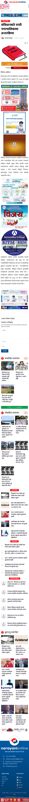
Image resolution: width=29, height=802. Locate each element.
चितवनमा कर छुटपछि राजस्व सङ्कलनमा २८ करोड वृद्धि (21, 375)
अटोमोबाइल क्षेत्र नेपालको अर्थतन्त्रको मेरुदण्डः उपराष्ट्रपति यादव (19, 523)
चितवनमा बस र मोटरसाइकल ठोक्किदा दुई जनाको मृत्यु (7, 455)
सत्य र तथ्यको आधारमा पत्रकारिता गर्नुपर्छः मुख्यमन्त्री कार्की (18, 514)
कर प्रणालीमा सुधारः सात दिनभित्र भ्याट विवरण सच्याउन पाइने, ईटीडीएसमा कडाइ (21, 695)
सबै (26, 358)
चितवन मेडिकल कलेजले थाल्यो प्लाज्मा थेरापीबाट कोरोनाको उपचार (16, 608)
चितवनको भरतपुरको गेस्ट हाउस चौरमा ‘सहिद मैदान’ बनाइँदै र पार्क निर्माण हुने (7, 398)
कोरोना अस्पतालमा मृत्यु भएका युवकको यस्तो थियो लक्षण (15, 600)
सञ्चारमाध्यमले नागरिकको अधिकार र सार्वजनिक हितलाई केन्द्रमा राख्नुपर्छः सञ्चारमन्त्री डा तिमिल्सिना (19, 534)
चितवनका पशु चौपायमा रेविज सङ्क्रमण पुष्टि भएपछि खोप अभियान (6, 376)
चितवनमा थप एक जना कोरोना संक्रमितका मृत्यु (15, 616)
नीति (3, 783)
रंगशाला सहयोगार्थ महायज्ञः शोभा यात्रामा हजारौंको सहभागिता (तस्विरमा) (17, 592)
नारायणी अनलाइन (9, 38)
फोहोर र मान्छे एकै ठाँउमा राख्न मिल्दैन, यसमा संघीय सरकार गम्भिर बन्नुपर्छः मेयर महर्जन (7, 720)
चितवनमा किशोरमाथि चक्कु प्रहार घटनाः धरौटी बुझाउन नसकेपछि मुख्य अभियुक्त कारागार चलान (20, 457)
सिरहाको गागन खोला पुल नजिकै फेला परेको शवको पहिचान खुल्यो (18, 495)
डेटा (2, 785)
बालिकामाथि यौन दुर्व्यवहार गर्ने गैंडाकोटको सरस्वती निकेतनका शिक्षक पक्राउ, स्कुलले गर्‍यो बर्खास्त (7, 432)
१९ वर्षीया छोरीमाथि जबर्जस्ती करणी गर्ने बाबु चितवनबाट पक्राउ (21, 430)
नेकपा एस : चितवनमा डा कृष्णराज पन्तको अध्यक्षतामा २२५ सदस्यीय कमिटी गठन (16, 584)
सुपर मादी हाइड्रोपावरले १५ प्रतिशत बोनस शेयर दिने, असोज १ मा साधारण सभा (19, 505)
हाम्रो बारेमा (4, 777)
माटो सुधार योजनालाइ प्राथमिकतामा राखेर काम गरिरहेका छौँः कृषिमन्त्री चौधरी (21, 720)
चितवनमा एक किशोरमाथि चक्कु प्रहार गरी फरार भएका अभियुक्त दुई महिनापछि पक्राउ (7, 481)
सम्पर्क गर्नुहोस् (5, 779)
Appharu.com (21, 796)
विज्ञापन (3, 781)
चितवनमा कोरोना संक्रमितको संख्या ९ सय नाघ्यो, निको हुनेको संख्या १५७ (17, 624)
